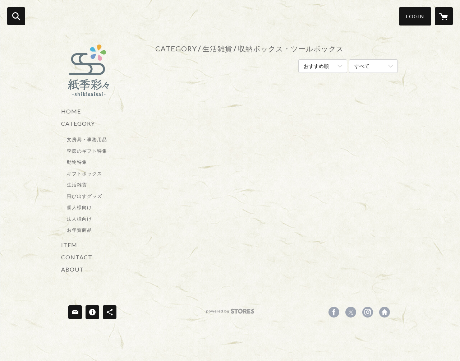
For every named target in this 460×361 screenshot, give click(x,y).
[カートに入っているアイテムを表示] (444, 16)
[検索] (16, 16)
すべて (361, 66)
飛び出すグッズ (84, 196)
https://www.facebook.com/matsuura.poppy (333, 312)
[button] (415, 16)
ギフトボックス (84, 173)
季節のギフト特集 (87, 151)
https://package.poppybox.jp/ (384, 312)
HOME (71, 111)
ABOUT (72, 269)
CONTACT (76, 257)
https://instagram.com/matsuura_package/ (367, 312)
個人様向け (79, 207)
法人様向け (79, 219)
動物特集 (77, 162)
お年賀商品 (79, 230)
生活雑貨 (77, 185)
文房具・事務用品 (87, 139)
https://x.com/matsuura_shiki (350, 312)
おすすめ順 (316, 66)
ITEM (69, 244)
